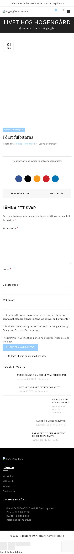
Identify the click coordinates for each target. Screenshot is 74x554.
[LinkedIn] (55, 178)
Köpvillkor (8, 476)
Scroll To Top (7, 552)
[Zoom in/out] (26, 544)
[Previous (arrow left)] (3, 548)
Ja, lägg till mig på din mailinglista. (27, 356)
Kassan (7, 486)
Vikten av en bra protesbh (60, 401)
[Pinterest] (46, 178)
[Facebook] (18, 178)
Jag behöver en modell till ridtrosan (41, 375)
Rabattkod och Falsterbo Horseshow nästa (49, 434)
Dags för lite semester (51, 421)
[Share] (11, 544)
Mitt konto (8, 481)
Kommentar (10, 228)
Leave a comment (48, 143)
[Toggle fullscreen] (19, 544)
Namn (7, 269)
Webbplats (9, 300)
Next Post (57, 193)
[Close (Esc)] (3, 544)
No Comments (42, 391)
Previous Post (19, 193)
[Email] (37, 178)
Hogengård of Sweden (31, 535)
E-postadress (11, 284)
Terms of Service (24, 330)
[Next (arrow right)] (11, 548)
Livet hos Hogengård (44, 28)
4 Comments (43, 379)
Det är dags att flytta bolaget (39, 387)
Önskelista (9, 491)
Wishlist (56, 10)
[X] (27, 178)
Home (25, 28)
